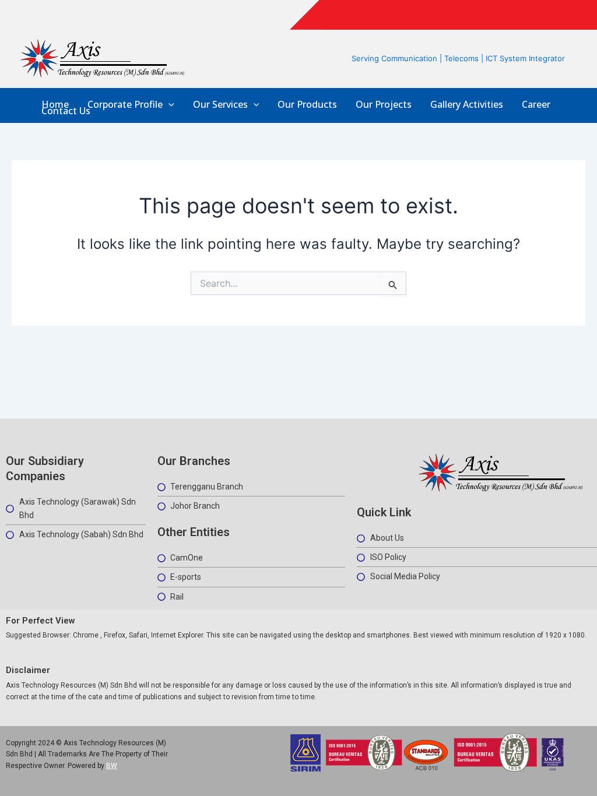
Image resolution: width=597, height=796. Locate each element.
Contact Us (65, 111)
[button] (168, 104)
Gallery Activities (466, 104)
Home (55, 104)
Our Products (307, 104)
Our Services (220, 104)
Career (536, 104)
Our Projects (384, 104)
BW (111, 766)
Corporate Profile (125, 104)
